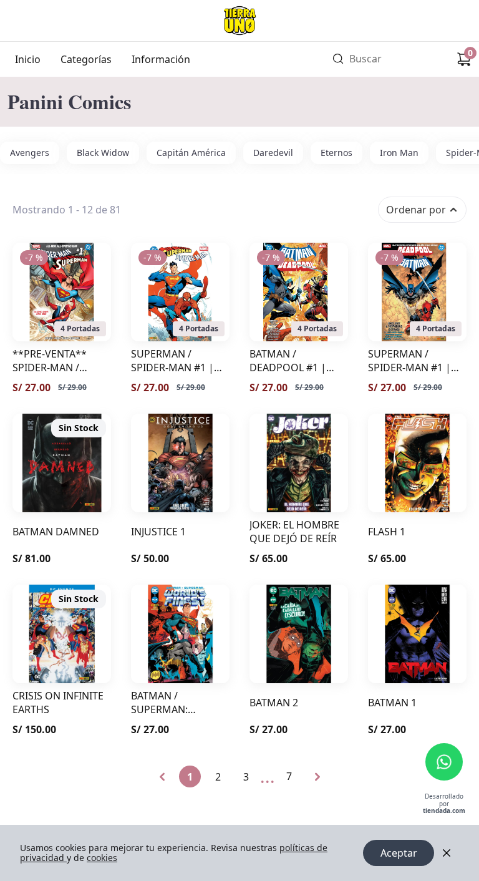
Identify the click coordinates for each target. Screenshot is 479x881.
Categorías (86, 59)
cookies (102, 858)
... (267, 776)
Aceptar (398, 853)
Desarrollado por (444, 804)
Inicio (28, 59)
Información (161, 59)
